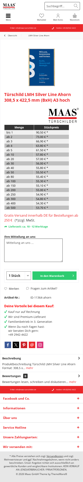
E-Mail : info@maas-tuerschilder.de (23, 28)
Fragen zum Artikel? (43, 288)
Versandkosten (55, 456)
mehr (29, 368)
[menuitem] (74, 17)
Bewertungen (11, 376)
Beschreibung (11, 358)
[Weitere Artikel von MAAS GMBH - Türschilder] (64, 115)
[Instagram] (40, 345)
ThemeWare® (59, 474)
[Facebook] (8, 345)
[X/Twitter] (16, 345)
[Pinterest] (24, 345)
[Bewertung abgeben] (26, 105)
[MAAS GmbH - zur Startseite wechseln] (20, 6)
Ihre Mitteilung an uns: (20, 237)
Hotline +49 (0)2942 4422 (66, 28)
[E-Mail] (32, 345)
